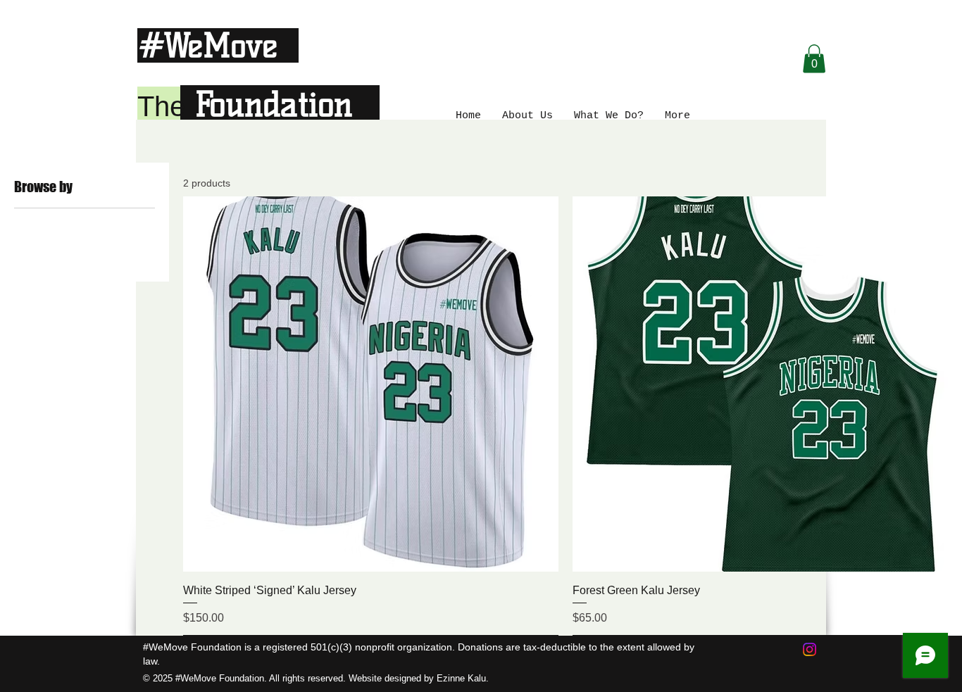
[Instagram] (809, 649)
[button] (814, 58)
